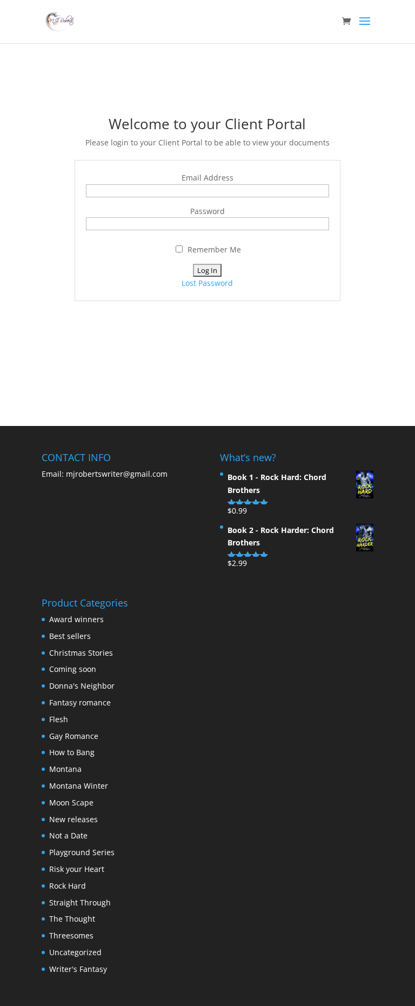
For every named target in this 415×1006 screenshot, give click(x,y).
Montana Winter (78, 786)
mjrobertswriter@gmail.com (116, 474)
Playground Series (82, 852)
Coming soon (72, 669)
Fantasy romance (80, 702)
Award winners (76, 619)
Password (207, 211)
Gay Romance (73, 736)
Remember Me (213, 249)
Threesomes (71, 935)
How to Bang (72, 752)
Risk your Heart (76, 869)
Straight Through (80, 902)
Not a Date (68, 835)
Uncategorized (75, 952)
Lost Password (207, 283)
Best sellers (70, 636)
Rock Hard (67, 886)
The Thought (72, 919)
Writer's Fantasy (78, 969)
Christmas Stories (81, 653)
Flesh (58, 719)
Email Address (207, 177)
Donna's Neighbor (82, 686)
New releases (73, 819)
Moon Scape (71, 802)
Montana (65, 769)
